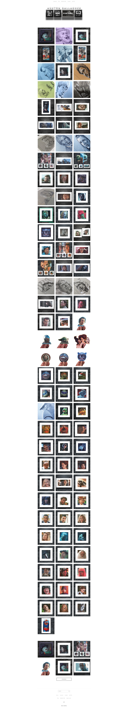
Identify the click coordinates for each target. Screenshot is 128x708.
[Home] (64, 13)
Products (55, 1)
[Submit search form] (69, 691)
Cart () (73, 1)
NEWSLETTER (63, 1)
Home (57, 695)
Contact (69, 1)
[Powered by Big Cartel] (64, 706)
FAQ (59, 1)
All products (64, 679)
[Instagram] (64, 702)
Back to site (69, 698)
